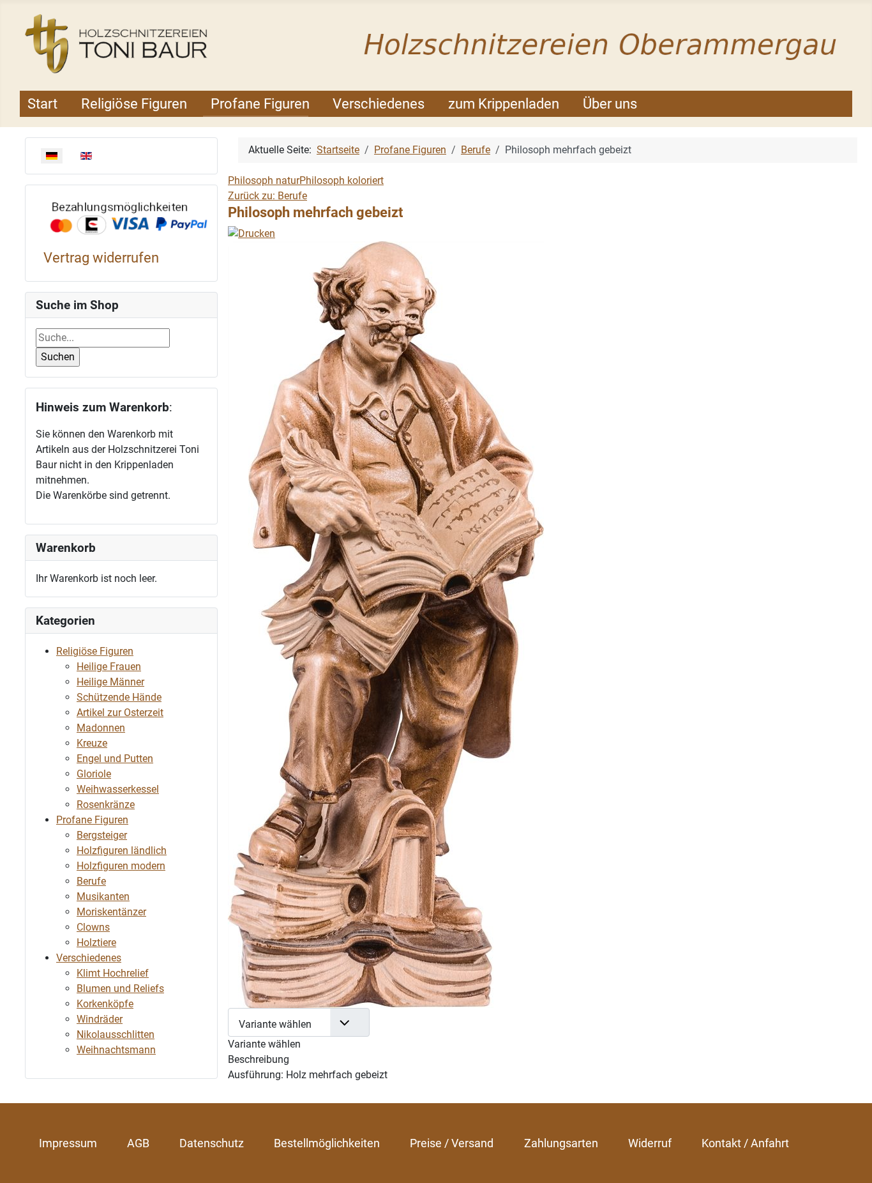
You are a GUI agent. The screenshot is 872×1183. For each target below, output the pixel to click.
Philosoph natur (263, 180)
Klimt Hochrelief (113, 973)
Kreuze (92, 743)
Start (42, 104)
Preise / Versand (451, 1143)
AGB (138, 1143)
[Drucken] (251, 233)
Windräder (100, 1019)
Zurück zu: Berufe (267, 196)
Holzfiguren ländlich (122, 850)
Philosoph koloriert (341, 180)
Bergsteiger (102, 835)
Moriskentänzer (111, 912)
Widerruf (650, 1143)
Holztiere (96, 942)
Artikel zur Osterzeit (120, 712)
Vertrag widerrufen (101, 258)
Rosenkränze (106, 804)
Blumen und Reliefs (120, 988)
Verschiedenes (379, 104)
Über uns (610, 104)
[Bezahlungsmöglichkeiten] (128, 219)
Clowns (93, 927)
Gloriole (94, 774)
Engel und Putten (115, 758)
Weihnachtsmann (116, 1050)
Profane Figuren (260, 104)
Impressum (68, 1143)
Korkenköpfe (105, 1004)
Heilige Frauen (109, 666)
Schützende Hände (119, 697)
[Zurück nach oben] (850, 1159)
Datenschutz (211, 1143)
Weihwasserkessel (118, 789)
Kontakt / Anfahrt (745, 1143)
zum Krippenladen (503, 104)
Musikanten (103, 896)
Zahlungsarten (561, 1143)
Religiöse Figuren (134, 104)
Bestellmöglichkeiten (327, 1143)
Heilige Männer (110, 682)
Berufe (91, 881)
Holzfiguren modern (121, 866)
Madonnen (101, 728)
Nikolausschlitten (115, 1034)
